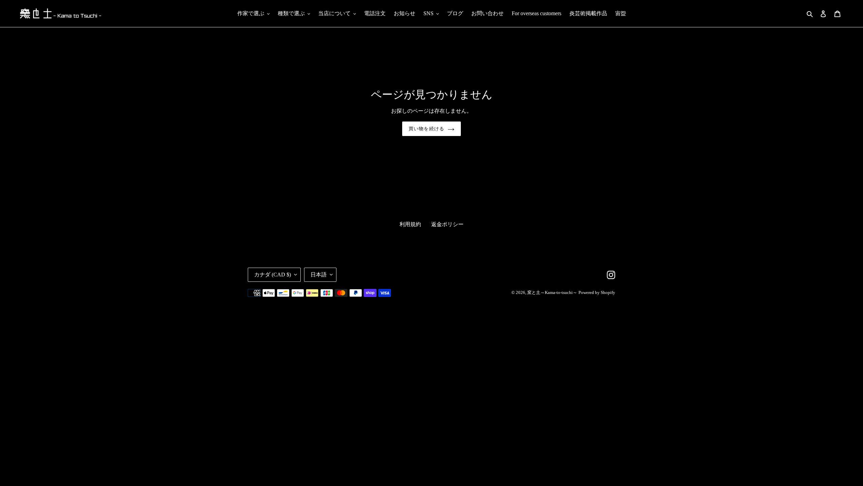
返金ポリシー (447, 224)
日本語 (318, 274)
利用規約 (410, 224)
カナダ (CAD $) (272, 274)
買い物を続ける (426, 128)
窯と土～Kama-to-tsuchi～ (552, 292)
